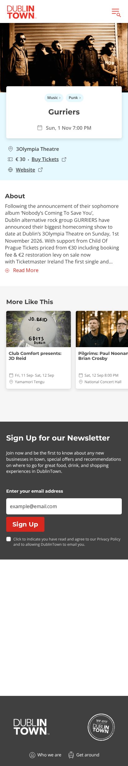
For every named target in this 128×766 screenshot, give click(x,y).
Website (25, 170)
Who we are (49, 755)
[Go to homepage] (31, 727)
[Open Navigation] (116, 12)
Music (52, 97)
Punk (73, 97)
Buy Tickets (45, 159)
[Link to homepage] (21, 12)
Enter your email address (34, 491)
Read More (26, 270)
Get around (87, 755)
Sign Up (25, 524)
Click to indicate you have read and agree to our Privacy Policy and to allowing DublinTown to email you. (66, 542)
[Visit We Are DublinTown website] (101, 727)
